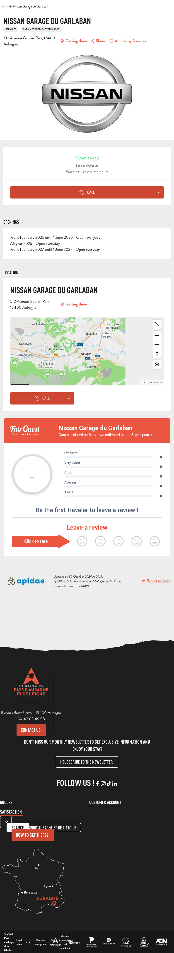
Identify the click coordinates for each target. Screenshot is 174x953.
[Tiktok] (109, 784)
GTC (28, 942)
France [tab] (18, 827)
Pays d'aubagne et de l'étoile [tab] (51, 827)
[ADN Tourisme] (161, 942)
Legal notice (19, 942)
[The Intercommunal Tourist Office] (55, 942)
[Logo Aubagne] (31, 685)
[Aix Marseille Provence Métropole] (108, 942)
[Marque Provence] (91, 942)
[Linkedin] (114, 784)
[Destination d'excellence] (126, 942)
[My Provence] (74, 942)
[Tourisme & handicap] (143, 942)
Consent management (40, 942)
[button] (111, 41)
